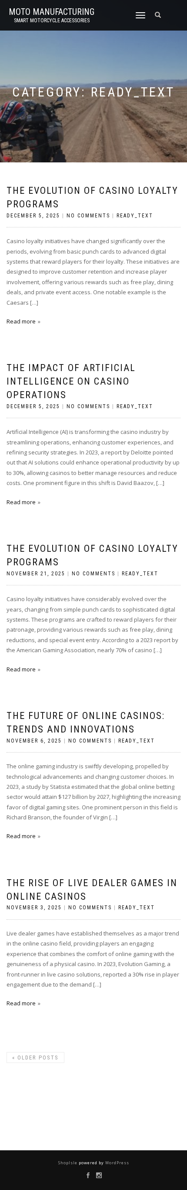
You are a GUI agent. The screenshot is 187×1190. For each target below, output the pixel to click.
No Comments (88, 216)
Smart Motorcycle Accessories (52, 20)
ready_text (135, 216)
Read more (21, 321)
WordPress (116, 1163)
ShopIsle (68, 1163)
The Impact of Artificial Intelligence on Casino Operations (71, 381)
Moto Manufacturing (51, 12)
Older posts (35, 1057)
